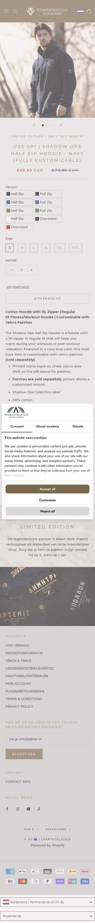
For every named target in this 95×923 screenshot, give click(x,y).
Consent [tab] (17, 426)
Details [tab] (78, 426)
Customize (47, 500)
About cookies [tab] (47, 426)
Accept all (47, 489)
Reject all (47, 511)
